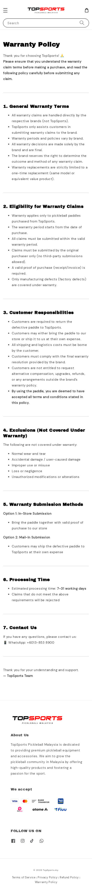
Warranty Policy (46, 882)
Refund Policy (69, 877)
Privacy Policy (48, 877)
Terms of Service (24, 877)
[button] (5, 10)
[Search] (82, 23)
